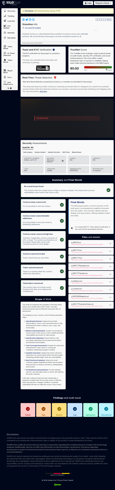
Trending (10, 16)
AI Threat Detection (8, 54)
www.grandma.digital (33, 28)
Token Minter (7, 48)
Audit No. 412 (27, 147)
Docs (9, 77)
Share (109, 19)
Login (89, 3)
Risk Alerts (11, 38)
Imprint (71, 480)
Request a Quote (102, 3)
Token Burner (7, 61)
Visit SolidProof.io (8, 83)
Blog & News (7, 72)
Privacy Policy (62, 480)
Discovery (11, 11)
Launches (11, 21)
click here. (43, 91)
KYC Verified (7, 27)
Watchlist (10, 33)
